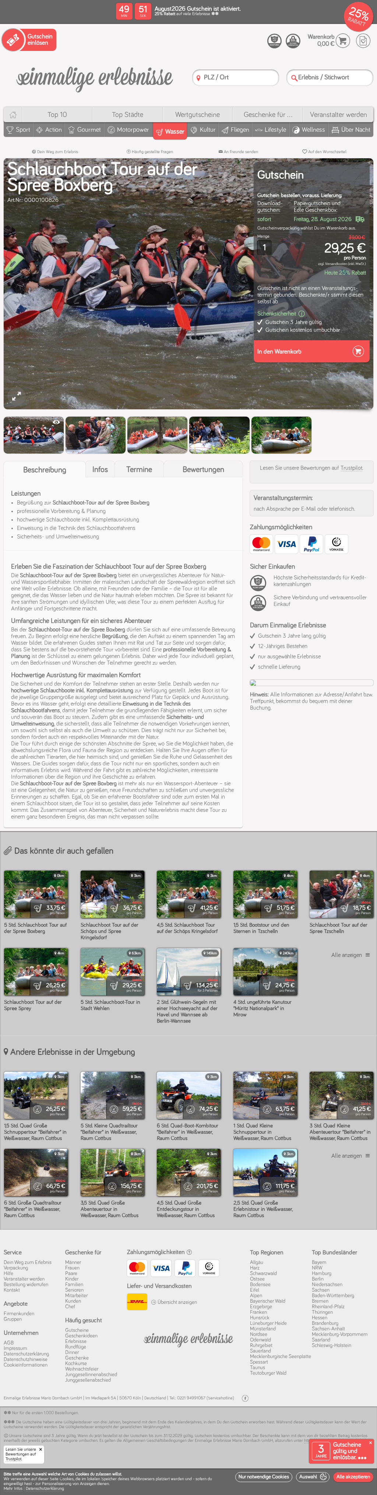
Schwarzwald (263, 1273)
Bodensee (260, 1284)
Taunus (257, 1367)
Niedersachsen (327, 1284)
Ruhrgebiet (261, 1345)
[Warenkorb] (343, 41)
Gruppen (13, 1319)
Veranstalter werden (338, 114)
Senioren (74, 1290)
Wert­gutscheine (197, 114)
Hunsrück (259, 1317)
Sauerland (260, 1351)
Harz (255, 1268)
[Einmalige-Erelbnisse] (188, 1338)
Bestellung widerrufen (26, 1284)
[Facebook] (245, 1398)
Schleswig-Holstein (331, 1345)
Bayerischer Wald (267, 1301)
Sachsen (321, 1290)
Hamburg (321, 1273)
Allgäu (256, 1262)
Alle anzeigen (346, 955)
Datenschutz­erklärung (26, 1354)
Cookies (67, 1479)
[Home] (13, 114)
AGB (9, 1343)
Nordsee (258, 1334)
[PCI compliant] (260, 587)
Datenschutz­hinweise (25, 1359)
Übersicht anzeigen (176, 1302)
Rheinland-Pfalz (328, 1306)
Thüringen (322, 1312)
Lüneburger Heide (268, 1323)
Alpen (256, 1295)
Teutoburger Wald (268, 1373)
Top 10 (57, 114)
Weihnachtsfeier (81, 1369)
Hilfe (8, 1273)
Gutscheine (77, 1330)
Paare (71, 1273)
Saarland (321, 1340)
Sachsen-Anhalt (328, 1329)
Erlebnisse (76, 1341)
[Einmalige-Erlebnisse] (94, 76)
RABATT (356, 22)
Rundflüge (75, 1347)
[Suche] (294, 78)
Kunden (73, 1301)
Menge (263, 236)
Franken (258, 1312)
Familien (74, 1284)
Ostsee (257, 1279)
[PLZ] (198, 78)
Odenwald (260, 1340)
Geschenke (77, 1358)
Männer (73, 1262)
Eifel (254, 1290)
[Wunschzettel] (363, 41)
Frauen (72, 1268)
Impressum (15, 1348)
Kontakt (12, 1290)
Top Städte (127, 114)
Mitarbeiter (76, 1295)
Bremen (320, 1301)
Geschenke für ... (268, 114)
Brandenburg (325, 1323)
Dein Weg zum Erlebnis (57, 152)
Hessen (319, 1317)
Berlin (318, 1279)
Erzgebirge (261, 1306)
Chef (70, 1306)
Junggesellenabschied (88, 1380)
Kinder (71, 1279)
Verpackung (16, 1268)
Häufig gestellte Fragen (152, 152)
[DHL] (137, 1303)
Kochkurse (76, 1363)
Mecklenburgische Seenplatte (280, 1356)
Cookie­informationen (25, 1365)
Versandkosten (336, 264)
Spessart (259, 1362)
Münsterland (263, 1329)
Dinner (72, 1352)
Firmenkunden (19, 1313)
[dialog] (188, 1481)
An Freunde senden (240, 152)
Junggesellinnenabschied (91, 1374)
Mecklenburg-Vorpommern (339, 1334)
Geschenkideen (81, 1336)
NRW (317, 1268)
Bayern (319, 1262)
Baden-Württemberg (333, 1295)
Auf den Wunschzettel (326, 152)
